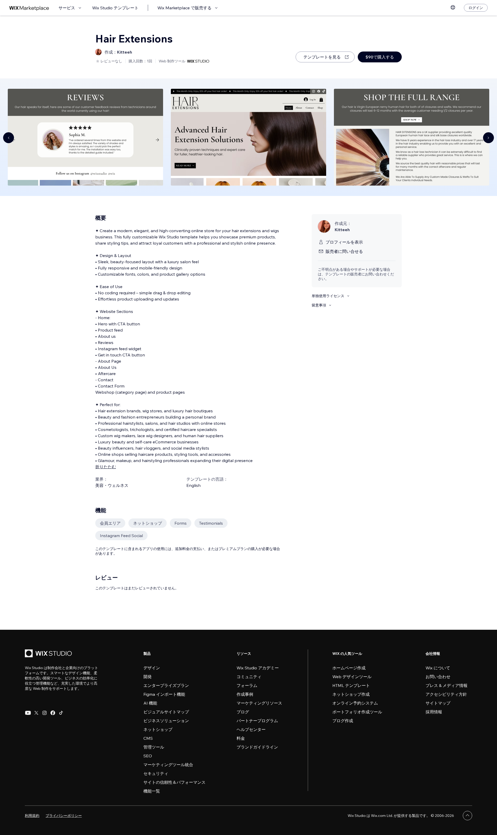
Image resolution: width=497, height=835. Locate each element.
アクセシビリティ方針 (446, 694)
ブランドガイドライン (257, 747)
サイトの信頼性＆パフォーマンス (174, 782)
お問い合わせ (438, 676)
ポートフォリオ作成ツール (357, 711)
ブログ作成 (342, 720)
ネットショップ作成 (351, 694)
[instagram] (44, 713)
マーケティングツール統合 (168, 764)
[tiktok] (61, 713)
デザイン (151, 667)
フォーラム (247, 685)
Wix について (438, 667)
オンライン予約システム (355, 703)
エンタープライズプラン (166, 685)
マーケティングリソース (259, 703)
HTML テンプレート (351, 685)
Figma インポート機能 (164, 694)
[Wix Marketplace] (29, 8)
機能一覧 (151, 791)
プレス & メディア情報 (446, 685)
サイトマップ (438, 703)
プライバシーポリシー (64, 815)
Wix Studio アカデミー (258, 667)
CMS (148, 738)
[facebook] (53, 713)
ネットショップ (157, 729)
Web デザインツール (351, 676)
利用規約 (32, 815)
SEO (147, 755)
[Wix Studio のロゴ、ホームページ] (49, 653)
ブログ (243, 711)
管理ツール (153, 747)
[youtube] (28, 713)
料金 (241, 738)
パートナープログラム (257, 720)
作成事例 (245, 694)
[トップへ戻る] (467, 815)
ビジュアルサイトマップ (166, 711)
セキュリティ (155, 773)
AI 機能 (150, 703)
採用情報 (434, 711)
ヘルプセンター (251, 729)
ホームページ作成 (349, 667)
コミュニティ (249, 676)
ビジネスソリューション (166, 720)
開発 (147, 676)
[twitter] (36, 713)
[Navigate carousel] (8, 137)
